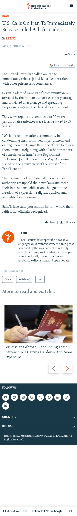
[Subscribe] (5, 405)
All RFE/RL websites (15, 511)
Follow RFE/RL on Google (47, 511)
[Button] (69, 54)
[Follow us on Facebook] (49, 397)
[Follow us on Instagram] (23, 397)
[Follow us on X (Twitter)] (40, 397)
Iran (5, 16)
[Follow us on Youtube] (5, 397)
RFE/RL (11, 38)
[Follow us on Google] (31, 397)
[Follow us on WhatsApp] (66, 397)
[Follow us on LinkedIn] (57, 397)
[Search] (70, 511)
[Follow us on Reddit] (14, 397)
